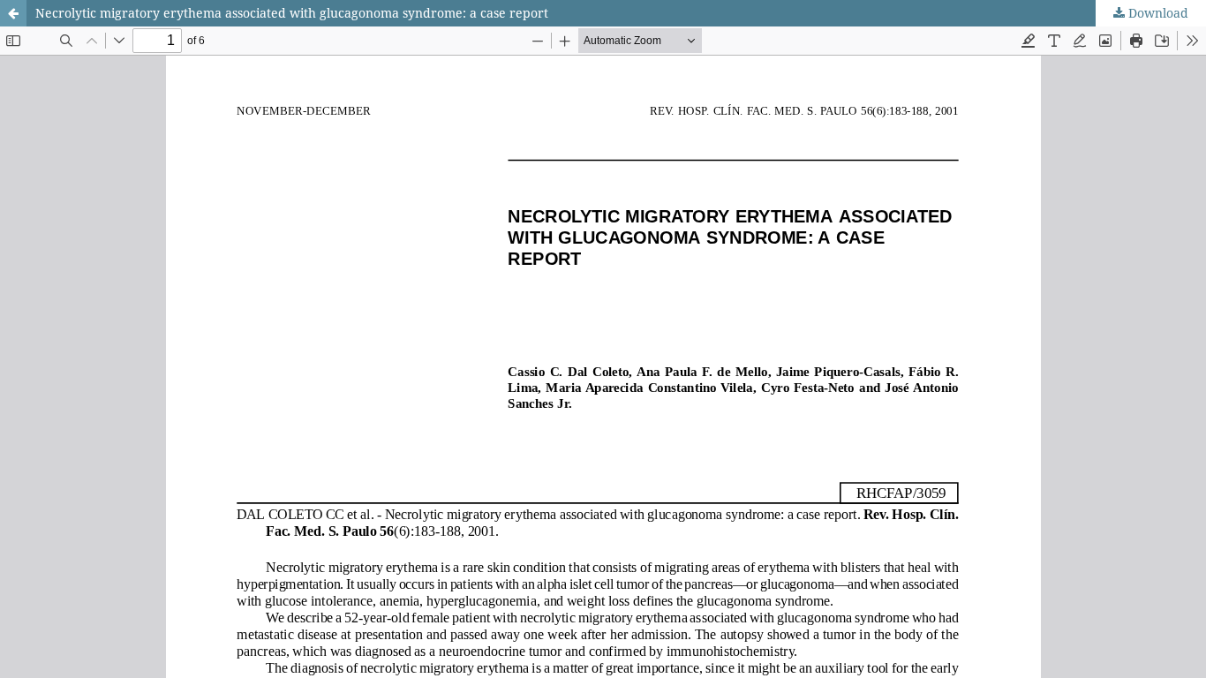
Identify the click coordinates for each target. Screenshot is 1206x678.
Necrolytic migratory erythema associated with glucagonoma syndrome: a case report (291, 12)
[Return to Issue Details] (13, 13)
